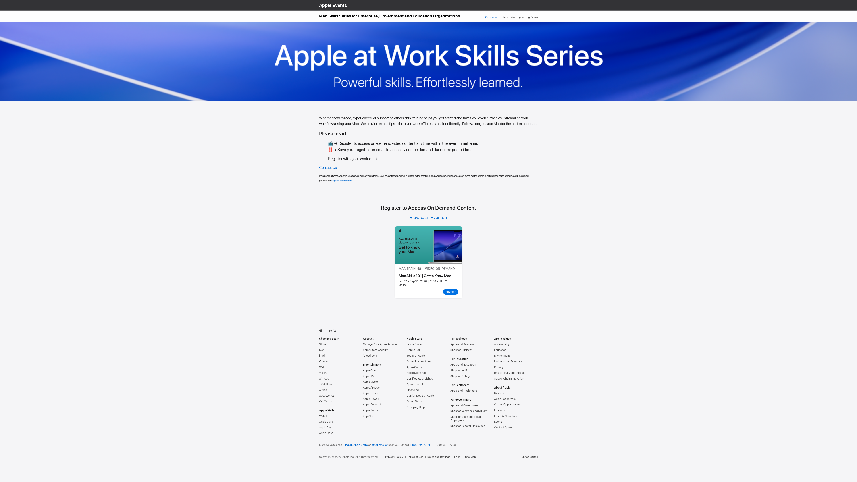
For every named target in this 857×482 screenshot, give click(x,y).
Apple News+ (371, 399)
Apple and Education (463, 364)
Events (498, 421)
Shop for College (460, 376)
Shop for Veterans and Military (468, 411)
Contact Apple (503, 427)
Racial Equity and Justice (509, 372)
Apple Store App (416, 372)
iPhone (323, 361)
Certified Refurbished (420, 378)
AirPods (324, 378)
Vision (323, 372)
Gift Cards (325, 401)
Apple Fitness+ (372, 393)
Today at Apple (416, 355)
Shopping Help (415, 407)
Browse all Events (427, 217)
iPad (322, 355)
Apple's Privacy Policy (341, 180)
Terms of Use (415, 457)
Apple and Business (462, 344)
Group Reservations (419, 361)
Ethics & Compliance (507, 416)
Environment (502, 355)
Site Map (470, 457)
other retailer (380, 445)
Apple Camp (414, 367)
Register (450, 291)
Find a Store (414, 344)
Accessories (326, 395)
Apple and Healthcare (463, 390)
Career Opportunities (507, 404)
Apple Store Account (375, 350)
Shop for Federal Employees (467, 426)
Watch (323, 367)
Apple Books (370, 410)
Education (500, 350)
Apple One (369, 370)
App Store (369, 416)
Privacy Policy (394, 457)
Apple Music (370, 381)
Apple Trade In (415, 384)
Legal (457, 457)
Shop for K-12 (458, 370)
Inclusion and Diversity (508, 361)
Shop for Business (461, 350)
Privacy (499, 367)
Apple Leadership (505, 399)
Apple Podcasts (372, 404)
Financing (413, 390)
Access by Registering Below (520, 17)
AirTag (323, 390)
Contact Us (328, 167)
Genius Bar (413, 350)
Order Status (414, 401)
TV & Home (326, 384)
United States (529, 457)
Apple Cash (326, 433)
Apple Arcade (371, 387)
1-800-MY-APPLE (421, 445)
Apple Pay (325, 427)
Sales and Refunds (438, 457)
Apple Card (326, 421)
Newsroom (500, 393)
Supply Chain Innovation (509, 378)
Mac (321, 350)
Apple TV (368, 376)
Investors (499, 410)
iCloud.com (370, 355)
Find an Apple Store (356, 445)
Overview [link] (491, 17)
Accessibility (502, 344)
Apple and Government (464, 405)
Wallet (323, 416)
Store (322, 344)
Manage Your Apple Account (380, 344)
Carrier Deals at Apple (420, 395)
